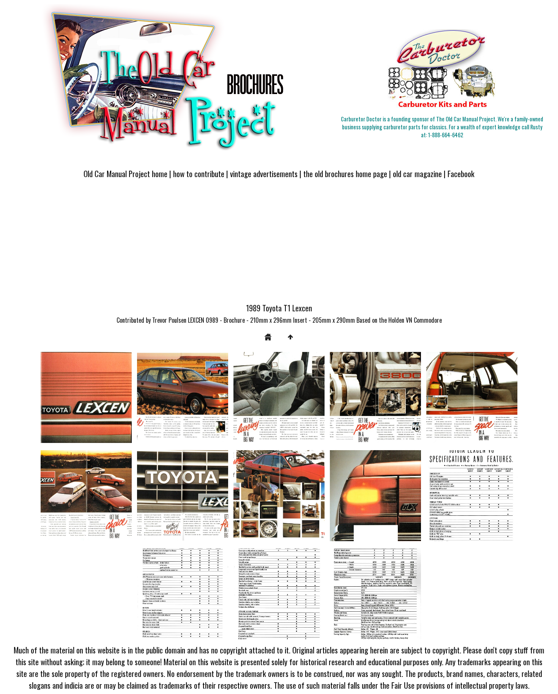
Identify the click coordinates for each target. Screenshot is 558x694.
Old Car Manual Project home (125, 173)
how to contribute (198, 173)
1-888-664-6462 (445, 135)
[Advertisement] (279, 245)
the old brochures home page (345, 173)
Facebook (461, 173)
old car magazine (417, 173)
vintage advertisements (264, 173)
